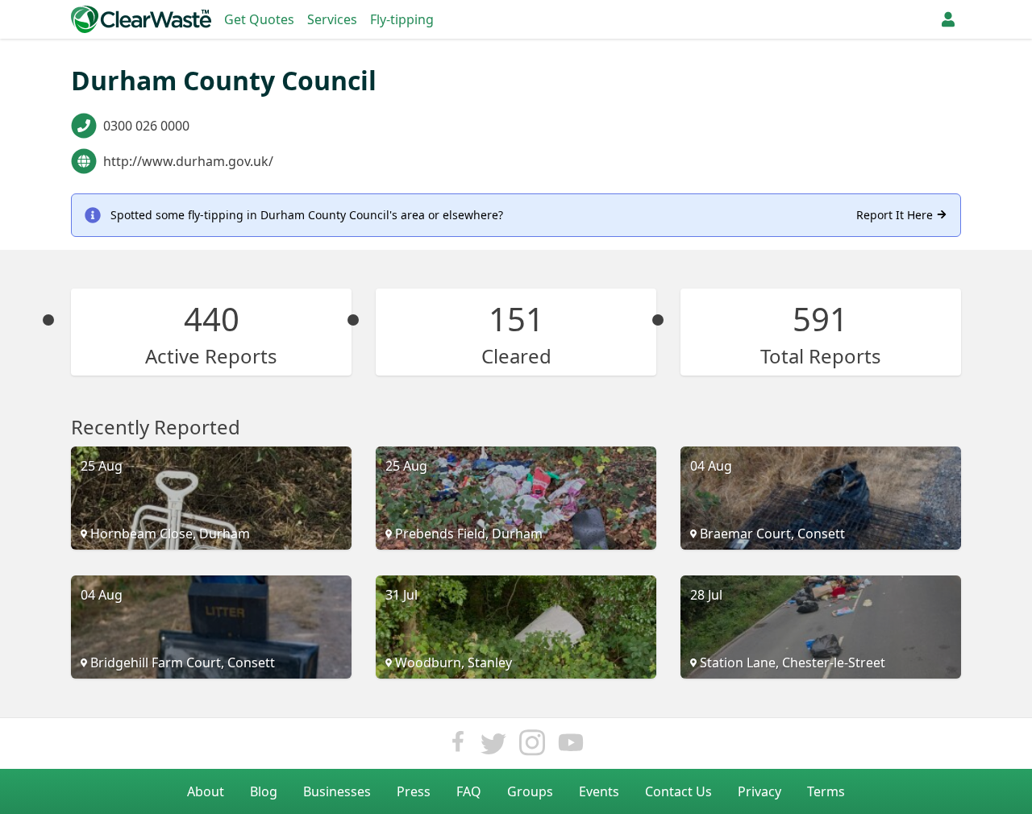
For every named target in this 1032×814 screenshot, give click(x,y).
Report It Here (896, 214)
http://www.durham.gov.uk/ (188, 161)
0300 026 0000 (146, 126)
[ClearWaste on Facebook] (458, 746)
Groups (530, 791)
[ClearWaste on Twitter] (493, 746)
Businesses (337, 791)
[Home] (141, 19)
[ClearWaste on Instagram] (532, 746)
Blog (263, 791)
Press (414, 791)
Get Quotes (259, 19)
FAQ (468, 791)
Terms (826, 791)
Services (332, 19)
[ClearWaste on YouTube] (571, 746)
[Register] (948, 19)
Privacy (759, 791)
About (205, 791)
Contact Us (678, 791)
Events (599, 791)
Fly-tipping (402, 19)
